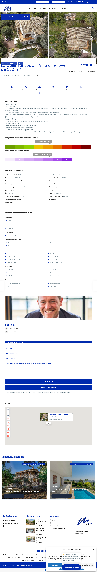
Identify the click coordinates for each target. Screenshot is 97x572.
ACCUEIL (32, 8)
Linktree (54, 520)
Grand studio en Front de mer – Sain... (41, 538)
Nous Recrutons (57, 523)
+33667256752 (13, 328)
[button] (93, 549)
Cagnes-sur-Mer (27, 555)
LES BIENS (42, 8)
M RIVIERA (52, 8)
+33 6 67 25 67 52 (75, 2)
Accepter (55, 565)
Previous (5, 38)
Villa (20, 63)
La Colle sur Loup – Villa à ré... (59, 415)
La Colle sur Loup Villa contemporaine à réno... (71, 490)
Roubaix (43, 557)
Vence (41, 560)
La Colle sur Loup (36, 75)
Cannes (38, 555)
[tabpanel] (24, 38)
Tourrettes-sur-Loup (28, 560)
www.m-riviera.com (11, 526)
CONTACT (63, 8)
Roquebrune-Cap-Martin (13, 557)
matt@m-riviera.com (14, 332)
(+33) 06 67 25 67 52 (11, 520)
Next (91, 38)
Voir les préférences (86, 565)
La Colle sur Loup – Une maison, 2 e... (41, 521)
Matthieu (10, 324)
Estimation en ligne (71, 567)
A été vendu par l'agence (16, 16)
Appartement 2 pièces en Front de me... (41, 530)
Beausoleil (15, 555)
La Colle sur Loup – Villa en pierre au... (23, 491)
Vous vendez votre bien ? (59, 528)
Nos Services (56, 526)
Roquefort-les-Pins (31, 557)
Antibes (5, 555)
